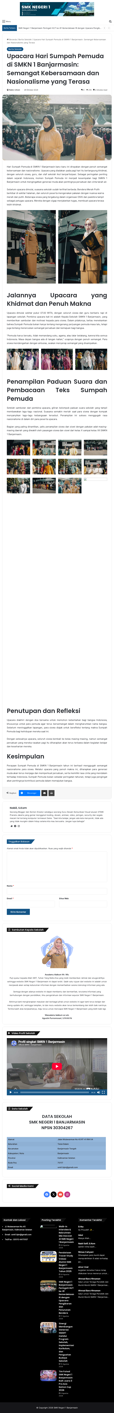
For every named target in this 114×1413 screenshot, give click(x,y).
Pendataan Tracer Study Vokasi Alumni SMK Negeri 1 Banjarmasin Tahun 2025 (66, 1262)
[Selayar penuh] (103, 1092)
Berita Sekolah (25, 39)
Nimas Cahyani (86, 1252)
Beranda (13, 39)
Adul (80, 1235)
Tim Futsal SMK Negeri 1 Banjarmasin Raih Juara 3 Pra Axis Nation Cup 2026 (66, 1381)
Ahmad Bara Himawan (89, 1278)
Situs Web (64, 898)
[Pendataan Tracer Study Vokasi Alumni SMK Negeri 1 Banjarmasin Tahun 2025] (48, 1256)
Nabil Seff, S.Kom (86, 1243)
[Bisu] (98, 1092)
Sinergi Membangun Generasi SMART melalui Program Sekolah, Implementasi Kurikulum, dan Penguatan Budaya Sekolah (66, 1342)
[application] (57, 1066)
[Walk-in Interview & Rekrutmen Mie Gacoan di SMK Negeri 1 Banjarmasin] (48, 1230)
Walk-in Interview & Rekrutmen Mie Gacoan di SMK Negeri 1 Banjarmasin (66, 1234)
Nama (10, 886)
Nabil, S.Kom (14, 90)
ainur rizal (83, 1267)
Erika (80, 1226)
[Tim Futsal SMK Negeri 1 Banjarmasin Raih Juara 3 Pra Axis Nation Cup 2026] (48, 1375)
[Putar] (10, 1092)
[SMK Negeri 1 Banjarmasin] (57, 9)
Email (10, 898)
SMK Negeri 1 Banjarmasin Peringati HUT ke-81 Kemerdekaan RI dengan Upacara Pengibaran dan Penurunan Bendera (66, 1297)
